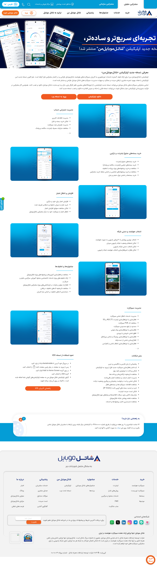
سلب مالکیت (113, 506)
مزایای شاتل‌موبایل (17, 501)
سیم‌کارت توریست (137, 490)
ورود (26, 13)
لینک (118, 428)
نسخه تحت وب (65, 490)
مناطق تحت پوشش (63, 4)
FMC (116, 501)
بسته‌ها (141, 496)
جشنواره (91, 479)
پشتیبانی (90, 12)
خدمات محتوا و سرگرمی (109, 496)
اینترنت (115, 485)
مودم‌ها (141, 501)
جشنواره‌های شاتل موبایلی (85, 485)
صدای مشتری (43, 490)
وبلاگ (22, 490)
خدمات (117, 12)
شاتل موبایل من (74, 12)
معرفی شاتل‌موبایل (17, 496)
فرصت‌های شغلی (18, 506)
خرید (127, 12)
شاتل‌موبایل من (64, 479)
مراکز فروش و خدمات (42, 4)
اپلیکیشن (67, 485)
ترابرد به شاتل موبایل (52, 12)
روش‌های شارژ (113, 490)
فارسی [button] (12, 4)
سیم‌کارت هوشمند (138, 485)
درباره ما (20, 479)
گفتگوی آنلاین (42, 506)
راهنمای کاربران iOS (43, 388)
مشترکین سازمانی (106, 4)
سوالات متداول (42, 496)
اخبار (22, 485)
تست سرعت (43, 501)
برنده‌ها (92, 490)
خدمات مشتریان (42, 485)
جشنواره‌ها (103, 12)
